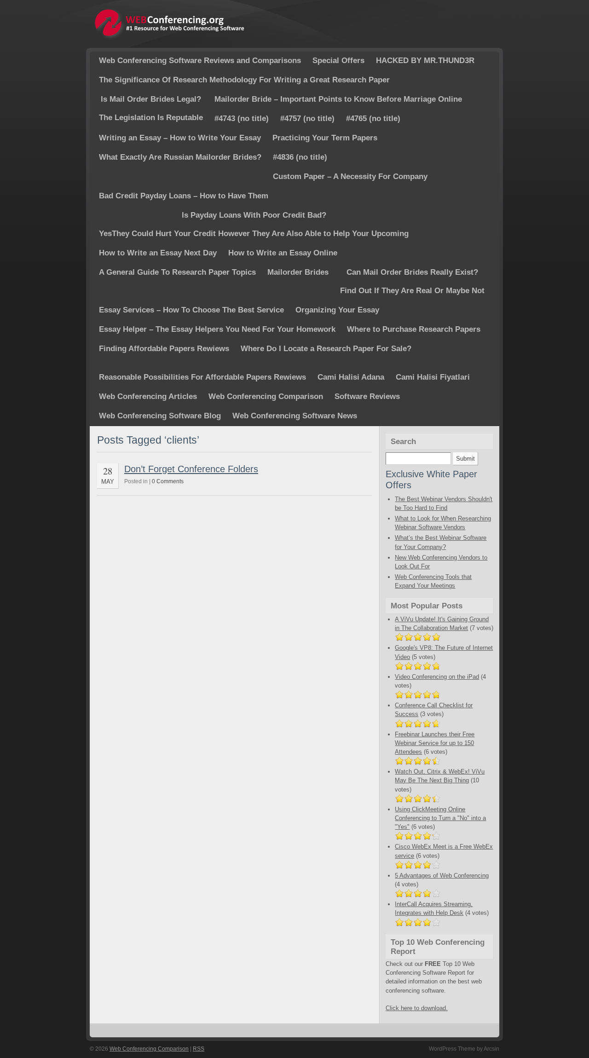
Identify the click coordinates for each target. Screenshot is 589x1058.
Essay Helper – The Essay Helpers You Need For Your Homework (217, 329)
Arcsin (491, 1049)
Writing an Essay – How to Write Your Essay (180, 137)
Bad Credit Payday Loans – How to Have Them (183, 195)
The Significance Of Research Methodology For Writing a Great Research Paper (244, 79)
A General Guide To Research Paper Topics (177, 272)
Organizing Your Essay (337, 310)
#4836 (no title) (300, 157)
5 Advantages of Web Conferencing (442, 875)
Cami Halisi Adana (351, 377)
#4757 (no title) (307, 118)
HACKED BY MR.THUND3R (425, 60)
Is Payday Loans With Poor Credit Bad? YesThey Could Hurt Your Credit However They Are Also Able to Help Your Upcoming (254, 224)
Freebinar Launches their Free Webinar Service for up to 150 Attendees (434, 743)
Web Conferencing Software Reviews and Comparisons (200, 60)
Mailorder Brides (298, 272)
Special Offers (338, 60)
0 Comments (168, 481)
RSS (198, 1049)
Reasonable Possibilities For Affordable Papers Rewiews (202, 377)
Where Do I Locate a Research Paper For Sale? (326, 348)
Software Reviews (367, 396)
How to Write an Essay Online (282, 253)
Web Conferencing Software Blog (160, 415)
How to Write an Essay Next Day (158, 253)
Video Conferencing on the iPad (437, 676)
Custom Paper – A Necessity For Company (350, 176)
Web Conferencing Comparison (265, 396)
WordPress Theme (452, 1049)
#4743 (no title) (241, 118)
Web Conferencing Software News (294, 415)
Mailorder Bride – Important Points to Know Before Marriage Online (338, 99)
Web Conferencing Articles (148, 396)
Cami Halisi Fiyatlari (433, 377)
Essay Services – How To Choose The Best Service (191, 310)
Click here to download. (417, 1008)
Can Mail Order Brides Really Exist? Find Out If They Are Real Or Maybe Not (412, 281)
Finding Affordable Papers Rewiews (164, 348)
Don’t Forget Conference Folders (191, 468)
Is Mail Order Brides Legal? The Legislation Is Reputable (151, 108)
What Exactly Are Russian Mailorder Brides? (180, 157)
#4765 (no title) (373, 118)
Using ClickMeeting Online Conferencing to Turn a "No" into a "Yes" (440, 818)
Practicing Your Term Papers (324, 137)
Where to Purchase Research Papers (413, 329)
